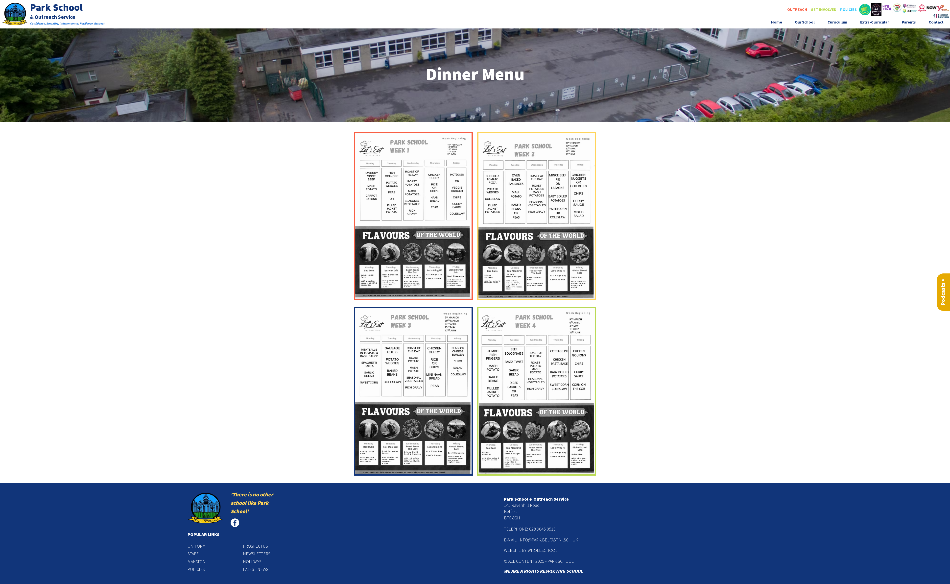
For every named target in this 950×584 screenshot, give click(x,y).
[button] (804, 22)
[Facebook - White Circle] (235, 522)
